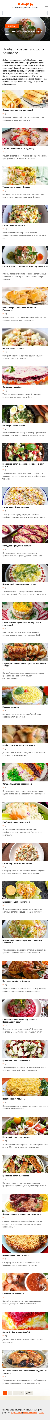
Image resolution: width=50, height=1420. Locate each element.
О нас (41, 1412)
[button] (47, 29)
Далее (29, 1393)
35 (21, 1393)
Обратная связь (30, 1412)
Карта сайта (16, 1412)
